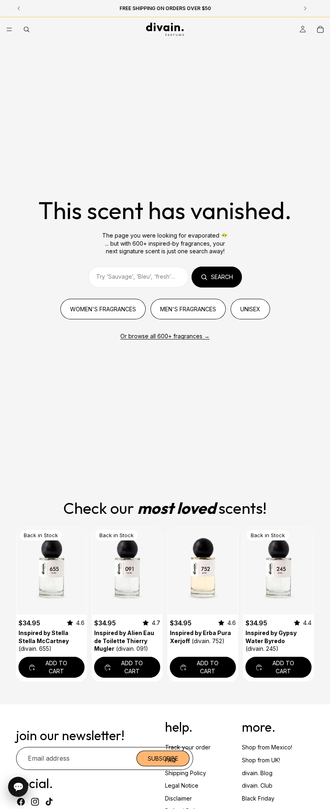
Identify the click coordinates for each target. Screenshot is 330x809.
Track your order (187, 747)
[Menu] (9, 29)
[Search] (26, 29)
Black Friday (258, 798)
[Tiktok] (49, 802)
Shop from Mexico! (267, 747)
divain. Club (257, 785)
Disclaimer (178, 798)
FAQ (170, 760)
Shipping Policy (185, 773)
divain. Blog (257, 773)
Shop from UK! (261, 760)
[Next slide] (153, 570)
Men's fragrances (188, 309)
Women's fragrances (103, 309)
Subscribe (163, 758)
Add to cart (56, 667)
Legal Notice (181, 785)
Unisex (250, 309)
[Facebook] (21, 802)
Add (80, 601)
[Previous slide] (101, 570)
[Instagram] (35, 802)
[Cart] (320, 29)
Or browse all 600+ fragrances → (165, 336)
